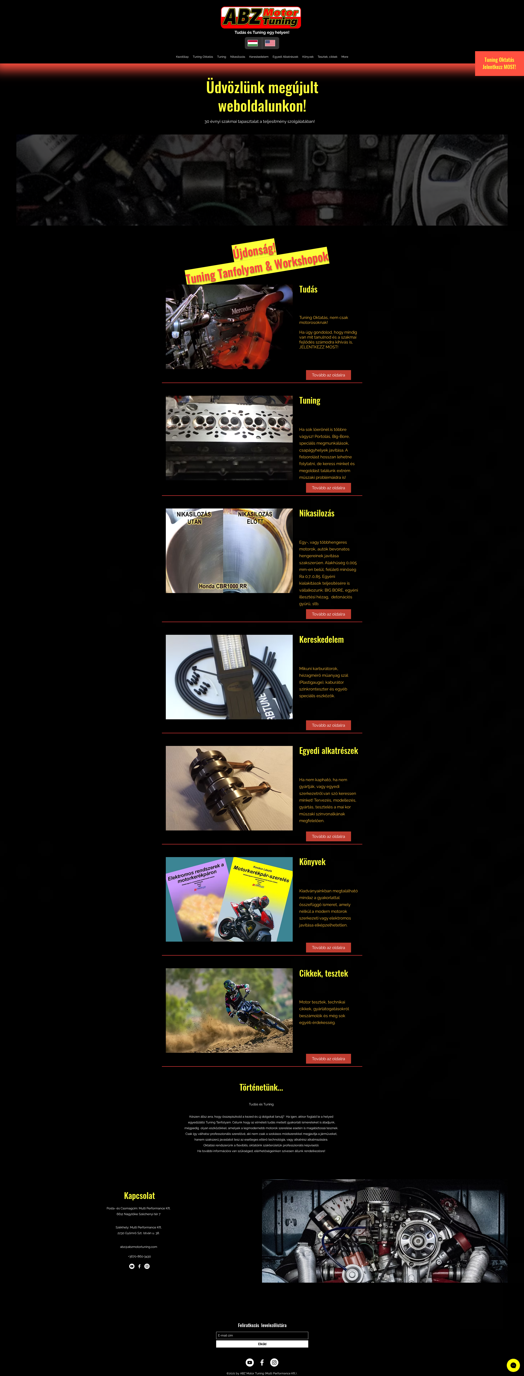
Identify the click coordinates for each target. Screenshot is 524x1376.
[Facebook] (139, 1266)
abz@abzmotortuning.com (138, 1247)
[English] (270, 43)
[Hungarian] (253, 43)
